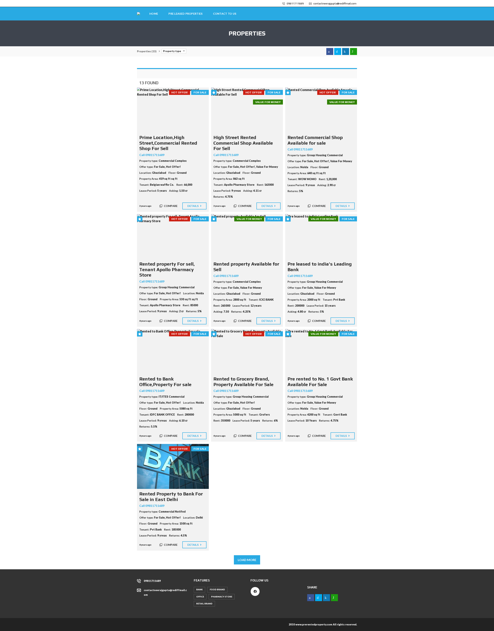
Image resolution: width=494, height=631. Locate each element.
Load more (247, 560)
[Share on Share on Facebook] (329, 51)
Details (193, 206)
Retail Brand (204, 603)
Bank (199, 589)
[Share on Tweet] (337, 51)
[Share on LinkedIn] (345, 51)
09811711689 (295, 3)
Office (200, 596)
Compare (170, 206)
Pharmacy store (221, 596)
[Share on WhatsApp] (353, 51)
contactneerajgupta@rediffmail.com (334, 3)
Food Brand (217, 589)
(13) (146, 51)
